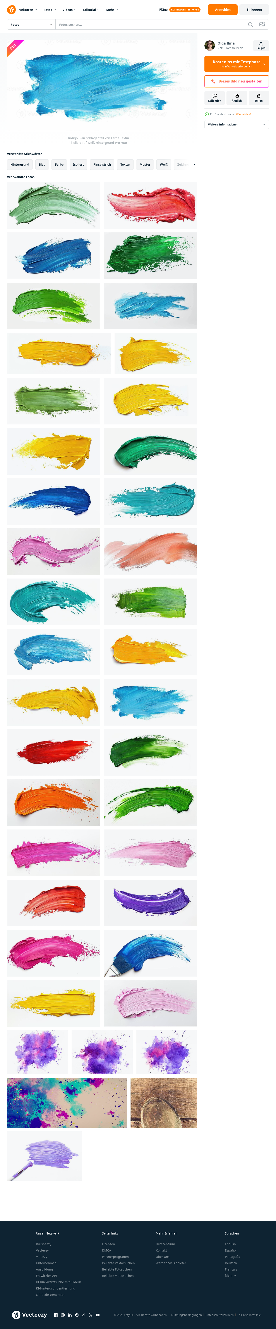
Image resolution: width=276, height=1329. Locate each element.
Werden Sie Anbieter (171, 1263)
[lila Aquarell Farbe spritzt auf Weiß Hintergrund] (166, 1052)
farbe (59, 164)
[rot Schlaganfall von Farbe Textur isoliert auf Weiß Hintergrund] (150, 205)
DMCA (106, 1250)
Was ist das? (243, 114)
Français (231, 1269)
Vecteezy (42, 1250)
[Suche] (250, 24)
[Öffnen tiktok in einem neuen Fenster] (84, 1315)
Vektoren (26, 10)
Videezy (41, 1257)
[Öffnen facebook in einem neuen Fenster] (56, 1315)
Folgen (261, 48)
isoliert (78, 164)
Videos (68, 10)
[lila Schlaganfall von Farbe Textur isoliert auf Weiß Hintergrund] (150, 903)
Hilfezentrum (165, 1244)
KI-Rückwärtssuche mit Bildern (58, 1282)
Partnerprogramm (115, 1257)
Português (232, 1257)
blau (42, 164)
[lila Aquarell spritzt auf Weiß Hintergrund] (37, 1052)
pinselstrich (102, 164)
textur (125, 164)
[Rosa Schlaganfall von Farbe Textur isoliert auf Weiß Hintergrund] (53, 551)
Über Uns (163, 1257)
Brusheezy (43, 1244)
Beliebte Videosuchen (118, 1276)
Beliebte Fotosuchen (117, 1269)
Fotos (48, 10)
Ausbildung (44, 1269)
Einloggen (254, 9)
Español (231, 1250)
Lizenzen (108, 1244)
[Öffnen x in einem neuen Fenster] (91, 1315)
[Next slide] (190, 164)
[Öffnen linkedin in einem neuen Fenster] (70, 1315)
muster (145, 164)
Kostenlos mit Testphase (237, 64)
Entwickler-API (46, 1276)
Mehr (110, 10)
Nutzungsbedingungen (186, 1315)
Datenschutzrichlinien (220, 1315)
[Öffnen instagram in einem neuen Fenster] (63, 1315)
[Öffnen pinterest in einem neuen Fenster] (77, 1315)
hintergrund (19, 164)
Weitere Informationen (223, 124)
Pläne (163, 9)
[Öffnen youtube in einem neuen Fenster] (97, 1315)
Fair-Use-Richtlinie (249, 1315)
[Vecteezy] (11, 9)
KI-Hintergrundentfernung (55, 1288)
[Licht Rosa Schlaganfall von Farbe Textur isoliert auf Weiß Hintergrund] (150, 1003)
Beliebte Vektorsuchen (118, 1263)
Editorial (89, 10)
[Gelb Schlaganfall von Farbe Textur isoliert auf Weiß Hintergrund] (59, 353)
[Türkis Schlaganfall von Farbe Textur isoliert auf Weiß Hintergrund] (150, 501)
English (230, 1244)
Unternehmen (46, 1263)
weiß (164, 164)
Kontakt (161, 1250)
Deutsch (231, 1263)
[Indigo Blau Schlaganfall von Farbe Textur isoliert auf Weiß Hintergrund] (53, 255)
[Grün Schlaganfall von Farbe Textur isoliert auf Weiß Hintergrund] (53, 205)
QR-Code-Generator (50, 1295)
